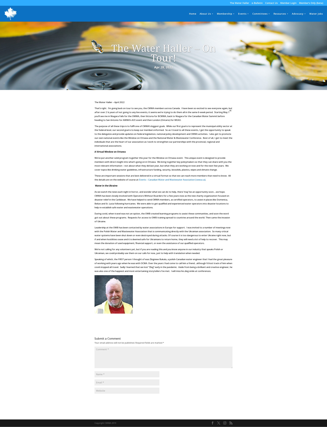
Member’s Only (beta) (311, 3)
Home (192, 14)
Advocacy (297, 14)
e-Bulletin (257, 3)
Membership (224, 14)
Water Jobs (316, 14)
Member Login (288, 3)
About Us (205, 14)
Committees (260, 14)
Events (242, 14)
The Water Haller (239, 3)
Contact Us (271, 3)
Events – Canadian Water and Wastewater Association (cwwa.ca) (172, 179)
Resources (279, 14)
